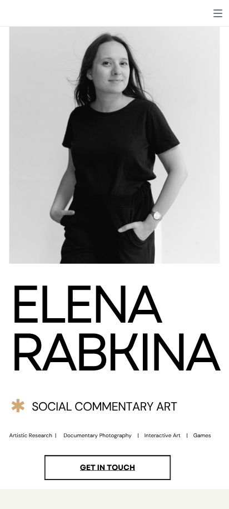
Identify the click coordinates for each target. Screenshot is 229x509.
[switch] (218, 13)
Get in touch (107, 467)
